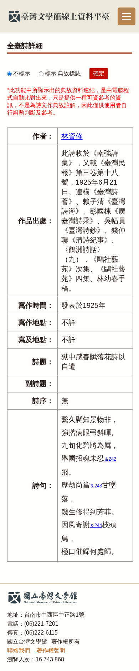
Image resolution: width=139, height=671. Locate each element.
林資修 (72, 136)
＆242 (110, 459)
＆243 (96, 486)
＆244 (96, 525)
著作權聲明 (51, 650)
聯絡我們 (18, 650)
